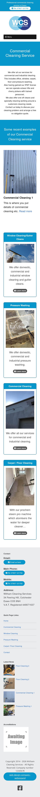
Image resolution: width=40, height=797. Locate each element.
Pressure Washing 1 (24, 706)
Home (6, 620)
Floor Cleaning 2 (22, 679)
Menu (9, 37)
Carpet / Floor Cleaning (13, 646)
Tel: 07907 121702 (20, 8)
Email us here (15, 562)
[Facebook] (20, 788)
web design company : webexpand (20, 776)
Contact (7, 652)
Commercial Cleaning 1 (18, 197)
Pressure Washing (11, 639)
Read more (25, 211)
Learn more (21, 290)
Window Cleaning (11, 633)
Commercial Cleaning (12, 627)
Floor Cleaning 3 (22, 666)
